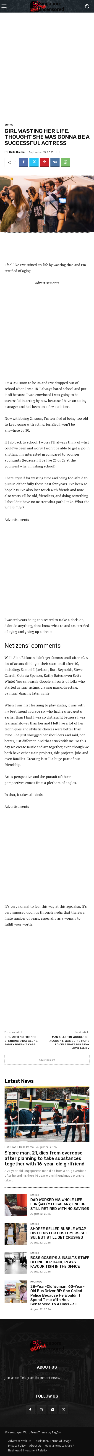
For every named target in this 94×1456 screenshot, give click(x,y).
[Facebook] (23, 162)
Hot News (10, 1147)
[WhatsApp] (65, 162)
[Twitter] (34, 162)
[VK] (55, 162)
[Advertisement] (47, 60)
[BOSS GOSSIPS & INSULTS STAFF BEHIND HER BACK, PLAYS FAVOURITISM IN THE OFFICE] (16, 1263)
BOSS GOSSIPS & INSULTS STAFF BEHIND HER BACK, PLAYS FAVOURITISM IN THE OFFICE (59, 1262)
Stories (9, 124)
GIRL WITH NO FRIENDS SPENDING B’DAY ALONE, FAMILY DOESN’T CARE (21, 1040)
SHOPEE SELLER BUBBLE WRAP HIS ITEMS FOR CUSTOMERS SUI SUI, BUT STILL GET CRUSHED (58, 1233)
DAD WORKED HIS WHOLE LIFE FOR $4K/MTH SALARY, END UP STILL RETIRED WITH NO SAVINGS (59, 1204)
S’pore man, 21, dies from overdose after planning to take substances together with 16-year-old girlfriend (44, 1158)
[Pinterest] (44, 162)
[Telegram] (52, 1409)
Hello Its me (17, 152)
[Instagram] (41, 1409)
